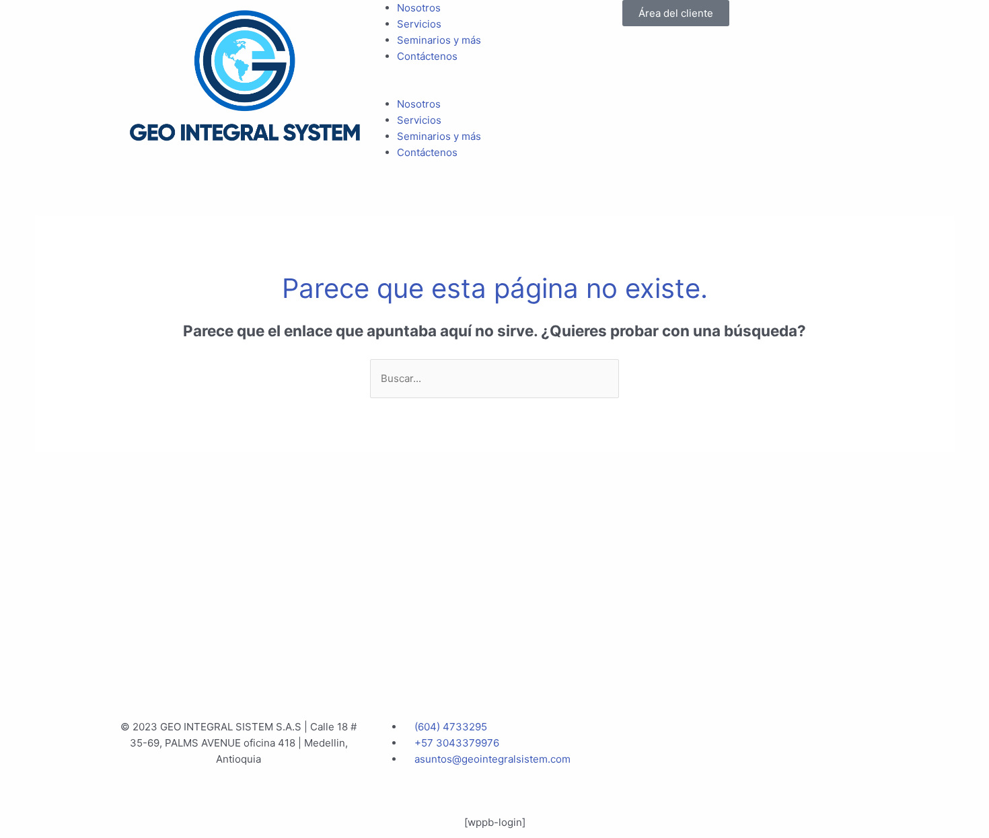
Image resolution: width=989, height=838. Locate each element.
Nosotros (419, 7)
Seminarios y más (439, 40)
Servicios (419, 23)
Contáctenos (427, 56)
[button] (494, 88)
